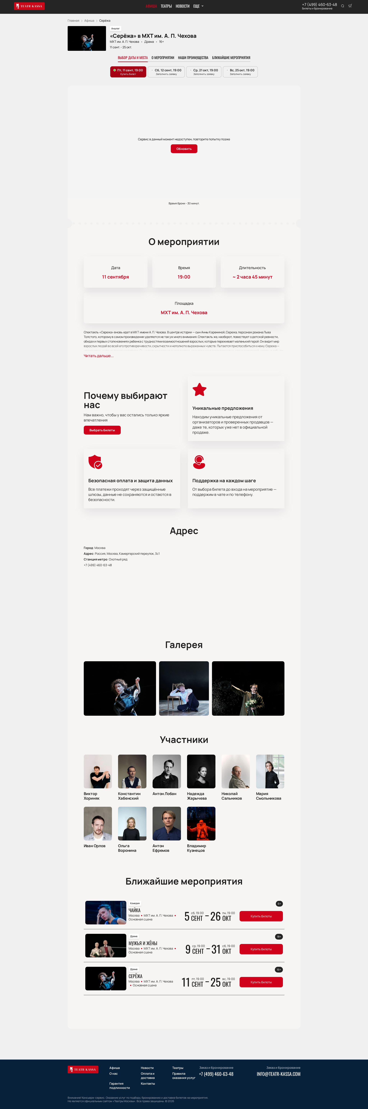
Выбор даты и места (133, 57)
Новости (183, 6)
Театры (166, 6)
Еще (196, 6)
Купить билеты (261, 916)
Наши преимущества (193, 57)
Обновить (184, 149)
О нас (113, 1073)
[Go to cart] (350, 6)
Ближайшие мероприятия (231, 57)
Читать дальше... (99, 355)
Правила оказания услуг (184, 1075)
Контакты (148, 1083)
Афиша (151, 6)
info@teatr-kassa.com (279, 1073)
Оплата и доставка (148, 1075)
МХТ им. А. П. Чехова (124, 41)
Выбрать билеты (102, 430)
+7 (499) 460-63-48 (319, 4)
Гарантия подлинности (119, 1085)
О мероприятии (163, 57)
